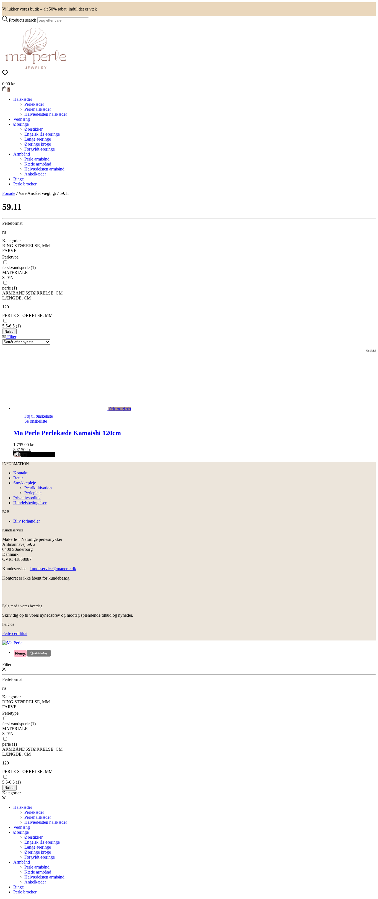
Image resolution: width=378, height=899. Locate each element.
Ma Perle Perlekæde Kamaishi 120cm (67, 432)
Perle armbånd (37, 159)
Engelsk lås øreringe (42, 134)
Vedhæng (21, 119)
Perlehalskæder (37, 109)
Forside (8, 193)
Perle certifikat (14, 633)
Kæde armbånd (37, 164)
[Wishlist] (189, 73)
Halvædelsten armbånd (44, 169)
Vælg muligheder (119, 409)
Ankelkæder (35, 174)
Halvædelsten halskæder (45, 114)
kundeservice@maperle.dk (53, 568)
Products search (22, 20)
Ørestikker (33, 129)
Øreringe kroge (37, 144)
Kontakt (20, 473)
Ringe (18, 179)
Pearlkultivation (38, 487)
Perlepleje (33, 492)
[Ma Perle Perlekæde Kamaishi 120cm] (66, 408)
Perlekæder (34, 104)
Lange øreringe (37, 139)
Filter (11, 336)
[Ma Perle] (35, 67)
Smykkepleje (24, 482)
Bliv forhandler (26, 521)
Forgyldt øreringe (39, 149)
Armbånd (21, 154)
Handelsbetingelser (29, 502)
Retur (18, 478)
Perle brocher (25, 184)
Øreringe (21, 124)
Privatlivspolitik (27, 497)
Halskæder (22, 99)
